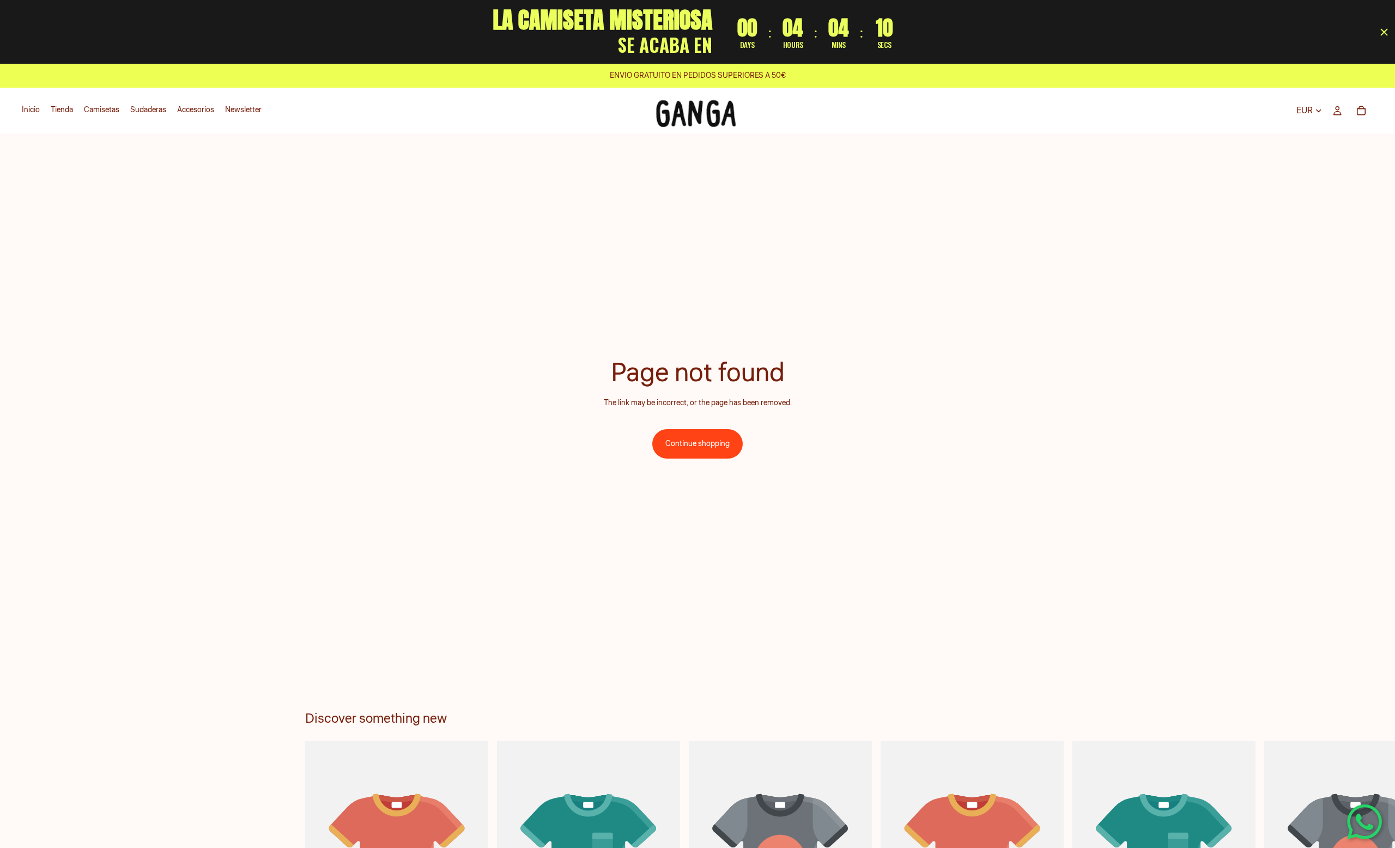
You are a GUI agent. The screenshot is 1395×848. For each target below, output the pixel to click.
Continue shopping (697, 443)
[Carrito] (1361, 111)
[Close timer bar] (1384, 32)
